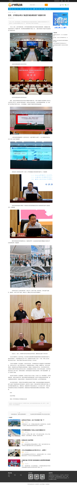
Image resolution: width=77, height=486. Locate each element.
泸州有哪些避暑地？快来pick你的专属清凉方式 (33, 430)
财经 (36, 8)
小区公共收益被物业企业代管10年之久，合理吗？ (34, 450)
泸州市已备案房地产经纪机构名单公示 (59, 43)
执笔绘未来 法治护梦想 (27, 440)
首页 (10, 8)
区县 (15, 8)
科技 (39, 8)
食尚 (28, 8)
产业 (17, 8)
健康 (45, 8)
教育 (34, 8)
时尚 (31, 8)
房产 (23, 8)
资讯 (12, 8)
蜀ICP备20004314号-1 (31, 484)
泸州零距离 (37, 484)
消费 (47, 8)
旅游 (26, 8)
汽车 (21, 8)
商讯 (50, 8)
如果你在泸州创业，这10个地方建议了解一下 (33, 420)
